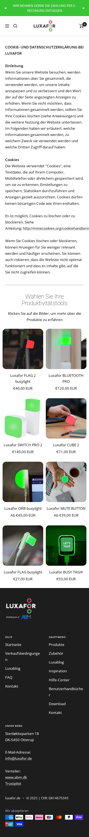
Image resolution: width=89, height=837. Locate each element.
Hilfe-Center (59, 679)
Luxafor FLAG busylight (23, 572)
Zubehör (56, 653)
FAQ (8, 677)
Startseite (13, 644)
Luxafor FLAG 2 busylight (23, 378)
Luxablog (12, 668)
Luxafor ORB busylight (23, 508)
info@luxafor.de (18, 758)
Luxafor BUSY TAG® (66, 572)
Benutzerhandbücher (66, 691)
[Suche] (15, 26)
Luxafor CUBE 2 (66, 444)
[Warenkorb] (81, 26)
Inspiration (58, 670)
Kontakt (11, 686)
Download (57, 703)
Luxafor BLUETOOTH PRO (66, 378)
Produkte (56, 644)
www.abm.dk (16, 777)
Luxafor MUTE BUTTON (66, 508)
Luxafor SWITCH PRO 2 (23, 444)
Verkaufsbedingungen (22, 656)
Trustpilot (13, 783)
